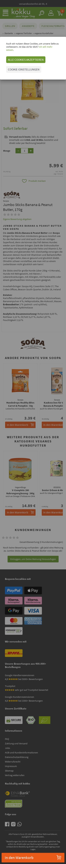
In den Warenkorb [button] (19, 857)
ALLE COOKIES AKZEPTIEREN (26, 60)
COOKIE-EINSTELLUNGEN (23, 69)
